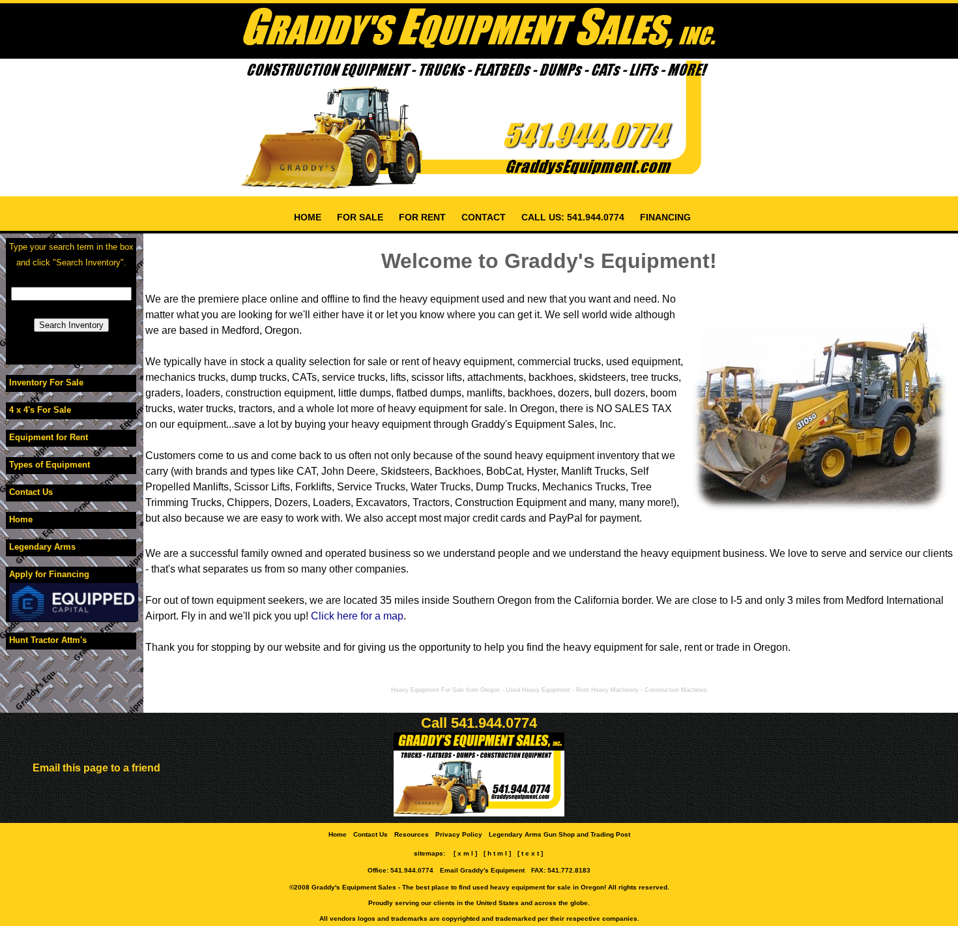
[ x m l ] (465, 853)
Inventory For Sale (46, 382)
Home (21, 519)
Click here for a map (357, 615)
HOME (307, 217)
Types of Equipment (49, 465)
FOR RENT (422, 217)
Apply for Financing (49, 574)
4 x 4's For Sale (40, 410)
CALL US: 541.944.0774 (573, 217)
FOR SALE (360, 217)
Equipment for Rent (48, 437)
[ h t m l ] (497, 853)
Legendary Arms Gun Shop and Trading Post (559, 834)
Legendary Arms (42, 547)
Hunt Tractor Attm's (48, 640)
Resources (411, 834)
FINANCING (665, 217)
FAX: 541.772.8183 (560, 870)
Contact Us (31, 492)
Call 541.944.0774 (479, 723)
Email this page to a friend (96, 767)
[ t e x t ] (530, 853)
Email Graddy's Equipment (482, 870)
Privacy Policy (458, 834)
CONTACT (483, 217)
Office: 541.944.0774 (400, 870)
